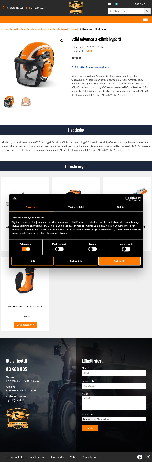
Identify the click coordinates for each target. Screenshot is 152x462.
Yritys (73, 457)
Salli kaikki (119, 261)
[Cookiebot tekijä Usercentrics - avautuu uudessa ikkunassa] (128, 198)
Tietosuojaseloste (13, 457)
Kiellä (32, 261)
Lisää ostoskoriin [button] (25, 324)
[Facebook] (139, 457)
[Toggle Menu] (145, 19)
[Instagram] (148, 457)
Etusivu (4, 29)
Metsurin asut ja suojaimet (47, 29)
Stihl (89, 50)
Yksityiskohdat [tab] (76, 207)
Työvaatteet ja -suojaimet (21, 29)
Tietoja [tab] (120, 207)
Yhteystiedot (89, 457)
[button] (61, 40)
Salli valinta (76, 261)
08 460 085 (16, 369)
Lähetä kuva (88, 414)
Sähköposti (88, 381)
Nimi (85, 368)
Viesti (85, 393)
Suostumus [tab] (32, 207)
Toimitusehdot (37, 457)
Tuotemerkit (57, 457)
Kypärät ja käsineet (69, 29)
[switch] (59, 249)
